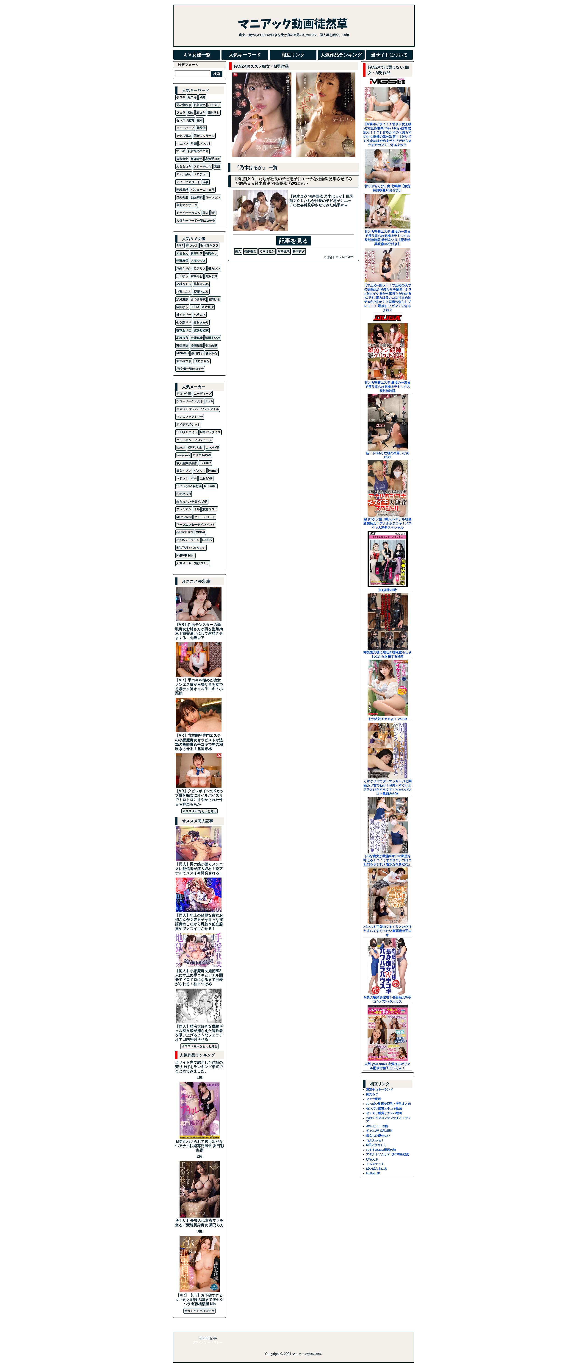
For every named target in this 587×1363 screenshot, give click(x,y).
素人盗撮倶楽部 (186, 463)
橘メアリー (183, 314)
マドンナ (182, 478)
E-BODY (205, 463)
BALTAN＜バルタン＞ (191, 547)
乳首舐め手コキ (198, 151)
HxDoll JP (373, 1173)
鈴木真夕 (299, 251)
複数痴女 (250, 251)
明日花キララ (209, 245)
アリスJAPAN (201, 455)
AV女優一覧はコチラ (190, 369)
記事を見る (293, 240)
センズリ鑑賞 (185, 120)
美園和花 (197, 345)
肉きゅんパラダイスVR (191, 501)
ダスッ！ (200, 470)
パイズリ (214, 105)
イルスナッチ (375, 1164)
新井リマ (197, 253)
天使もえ (182, 253)
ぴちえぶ (372, 1159)
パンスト (205, 143)
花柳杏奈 (182, 338)
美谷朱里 (211, 345)
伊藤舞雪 (182, 260)
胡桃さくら (183, 284)
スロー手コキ (203, 166)
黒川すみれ (201, 284)
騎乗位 (201, 128)
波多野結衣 (201, 330)
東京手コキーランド (379, 1089)
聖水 (200, 120)
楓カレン (214, 268)
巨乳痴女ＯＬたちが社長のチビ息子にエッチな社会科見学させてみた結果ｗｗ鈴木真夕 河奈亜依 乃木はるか (293, 181)
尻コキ (200, 112)
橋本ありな (183, 330)
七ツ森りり (183, 322)
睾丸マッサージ (186, 205)
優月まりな (202, 361)
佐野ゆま (214, 299)
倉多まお (211, 276)
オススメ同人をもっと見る (199, 1046)
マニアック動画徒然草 (307, 1354)
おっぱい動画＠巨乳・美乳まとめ (388, 1103)
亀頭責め (197, 159)
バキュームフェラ (203, 189)
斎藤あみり (201, 291)
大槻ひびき (198, 260)
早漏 (194, 143)
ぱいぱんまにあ (376, 1168)
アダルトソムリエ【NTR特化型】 (388, 1154)
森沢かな (212, 353)
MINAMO (182, 353)
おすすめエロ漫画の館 (381, 1149)
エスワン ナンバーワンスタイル (197, 409)
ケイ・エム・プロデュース (194, 440)
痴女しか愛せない (378, 1135)
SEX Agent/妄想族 (189, 486)
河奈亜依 (284, 251)
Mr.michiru (184, 517)
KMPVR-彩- (195, 447)
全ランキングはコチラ (199, 1311)
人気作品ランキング (341, 54)
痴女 (238, 251)
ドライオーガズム (188, 213)
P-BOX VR (183, 494)
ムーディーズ (203, 393)
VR (213, 213)
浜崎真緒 (197, 338)
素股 (217, 166)
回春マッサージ (204, 135)
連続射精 (182, 189)
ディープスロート (188, 182)
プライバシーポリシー (207, 1342)
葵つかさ (192, 245)
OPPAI (200, 532)
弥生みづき (183, 361)
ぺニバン (182, 143)
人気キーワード (245, 54)
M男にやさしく (376, 1145)
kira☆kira (183, 455)
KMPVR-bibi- (185, 555)
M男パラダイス (210, 432)
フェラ (180, 112)
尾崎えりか (183, 268)
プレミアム (183, 509)
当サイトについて (389, 54)
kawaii (180, 447)
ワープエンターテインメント (195, 524)
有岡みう (211, 253)
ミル (197, 509)
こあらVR (212, 447)
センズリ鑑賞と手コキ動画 (384, 1108)
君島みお (197, 276)
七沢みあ (200, 314)
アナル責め (183, 135)
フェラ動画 (373, 1099)
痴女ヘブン (183, 470)
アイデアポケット (188, 424)
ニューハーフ (185, 128)
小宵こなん (183, 291)
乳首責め (200, 105)
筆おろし (214, 112)
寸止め (180, 151)
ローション (212, 197)
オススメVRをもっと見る (199, 811)
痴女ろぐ (372, 1094)
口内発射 (182, 197)
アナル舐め (183, 174)
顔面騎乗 (197, 197)
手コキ (180, 97)
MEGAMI (210, 486)
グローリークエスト (189, 401)
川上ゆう (182, 276)
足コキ (192, 97)
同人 (206, 213)
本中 (194, 478)
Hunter (213, 470)
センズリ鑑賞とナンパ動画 (384, 1113)
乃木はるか (267, 251)
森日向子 (197, 353)
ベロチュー (201, 174)
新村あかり (201, 322)
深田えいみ (212, 338)
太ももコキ (183, 166)
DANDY (207, 540)
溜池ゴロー (209, 509)
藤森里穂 (182, 345)
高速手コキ (212, 159)
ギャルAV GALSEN (379, 1130)
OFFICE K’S (184, 532)
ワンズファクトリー (189, 416)
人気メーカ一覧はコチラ (192, 563)
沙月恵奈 (182, 299)
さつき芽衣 (198, 299)
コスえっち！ (375, 1140)
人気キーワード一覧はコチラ (195, 220)
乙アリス (200, 268)
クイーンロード (204, 517)
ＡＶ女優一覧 (196, 54)
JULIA (195, 307)
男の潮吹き (183, 105)
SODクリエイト (187, 432)
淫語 (206, 182)
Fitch (209, 401)
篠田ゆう (182, 307)
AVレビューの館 (377, 1126)
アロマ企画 (183, 393)
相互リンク (293, 54)
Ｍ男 (202, 97)
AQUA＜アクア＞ (188, 540)
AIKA (179, 245)
